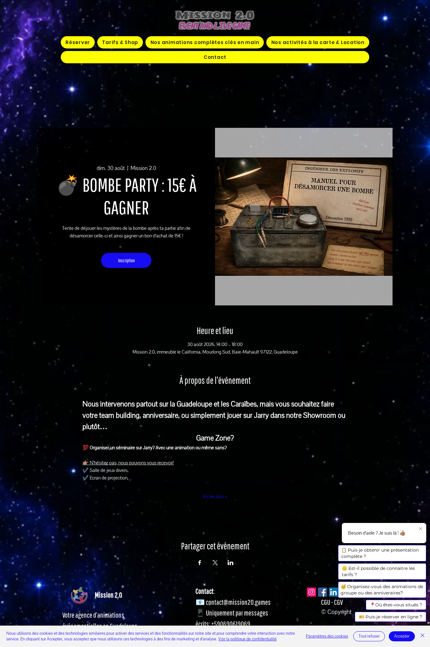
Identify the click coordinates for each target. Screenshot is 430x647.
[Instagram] (311, 592)
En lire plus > (215, 496)
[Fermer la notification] (420, 529)
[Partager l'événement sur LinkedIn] (231, 562)
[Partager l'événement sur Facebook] (200, 562)
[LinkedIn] (333, 592)
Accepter (402, 636)
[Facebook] (322, 592)
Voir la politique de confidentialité (247, 639)
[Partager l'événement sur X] (215, 562)
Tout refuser (369, 636)
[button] (204, 42)
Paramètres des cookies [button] (327, 636)
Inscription (126, 260)
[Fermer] (422, 636)
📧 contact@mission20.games (233, 602)
